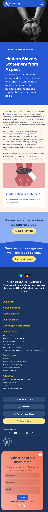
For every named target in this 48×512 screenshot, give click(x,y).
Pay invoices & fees (25, 414)
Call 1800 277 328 (25, 231)
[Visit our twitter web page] (10, 433)
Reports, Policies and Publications (16, 379)
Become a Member (10, 371)
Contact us (25, 406)
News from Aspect (10, 382)
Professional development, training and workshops (23, 350)
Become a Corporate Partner (15, 362)
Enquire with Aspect (24, 259)
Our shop (6, 385)
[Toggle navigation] (42, 4)
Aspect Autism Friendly (12, 347)
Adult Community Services (13, 341)
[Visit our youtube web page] (15, 433)
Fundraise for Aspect (11, 368)
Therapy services (10, 344)
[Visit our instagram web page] (26, 433)
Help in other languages (12, 388)
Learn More (25, 421)
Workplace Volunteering (12, 365)
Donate (6, 359)
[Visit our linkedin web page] (21, 433)
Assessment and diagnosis (14, 338)
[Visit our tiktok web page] (31, 433)
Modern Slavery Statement (23, 193)
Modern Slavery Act (14, 114)
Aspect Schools (9, 335)
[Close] (40, 454)
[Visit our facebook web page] (5, 433)
